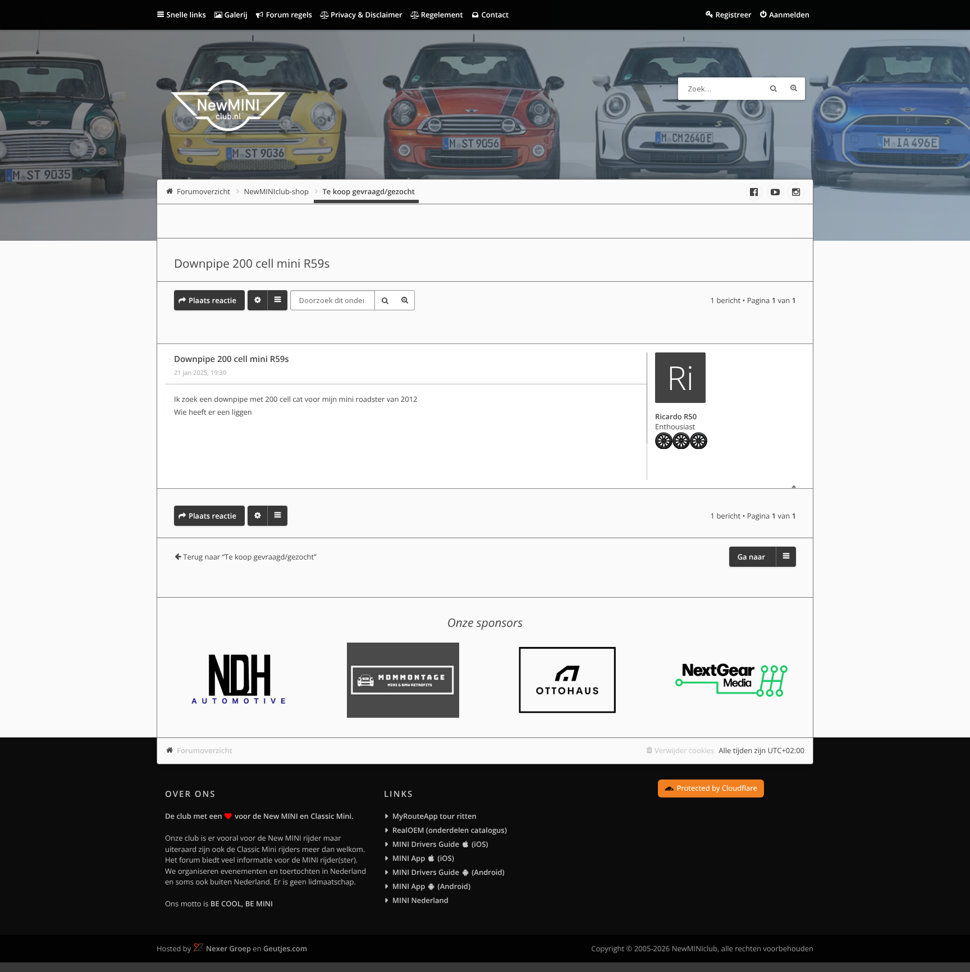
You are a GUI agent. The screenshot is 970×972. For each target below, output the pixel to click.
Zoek (773, 89)
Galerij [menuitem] (234, 15)
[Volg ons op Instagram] (796, 192)
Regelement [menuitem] (441, 15)
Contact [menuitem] (494, 15)
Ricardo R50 (676, 416)
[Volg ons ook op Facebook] (753, 192)
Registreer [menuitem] (733, 15)
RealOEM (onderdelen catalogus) (449, 830)
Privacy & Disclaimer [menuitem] (365, 15)
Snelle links (186, 15)
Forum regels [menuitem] (288, 15)
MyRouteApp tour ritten (434, 816)
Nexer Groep (228, 948)
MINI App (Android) (431, 886)
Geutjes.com (285, 948)
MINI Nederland (420, 900)
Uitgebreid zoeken (794, 89)
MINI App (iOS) (423, 858)
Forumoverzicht (204, 750)
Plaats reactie (212, 300)
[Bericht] (170, 359)
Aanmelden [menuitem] (789, 15)
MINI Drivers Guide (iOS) (440, 844)
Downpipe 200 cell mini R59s (252, 264)
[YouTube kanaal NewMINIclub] (775, 192)
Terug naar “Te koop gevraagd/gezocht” (250, 557)
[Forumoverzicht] (228, 107)
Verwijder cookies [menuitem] (684, 750)
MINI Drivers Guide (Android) (448, 872)
